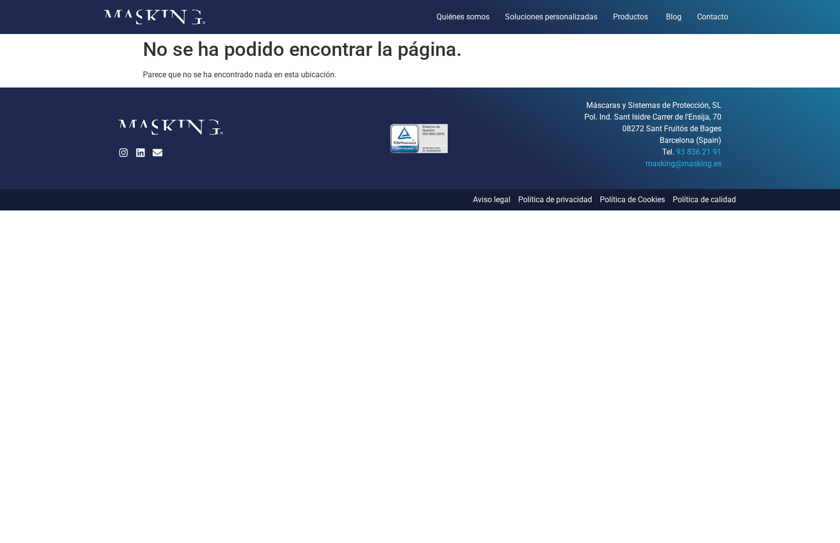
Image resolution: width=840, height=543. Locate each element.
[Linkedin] (140, 153)
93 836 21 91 (698, 152)
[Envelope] (157, 153)
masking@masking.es (683, 163)
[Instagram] (123, 153)
